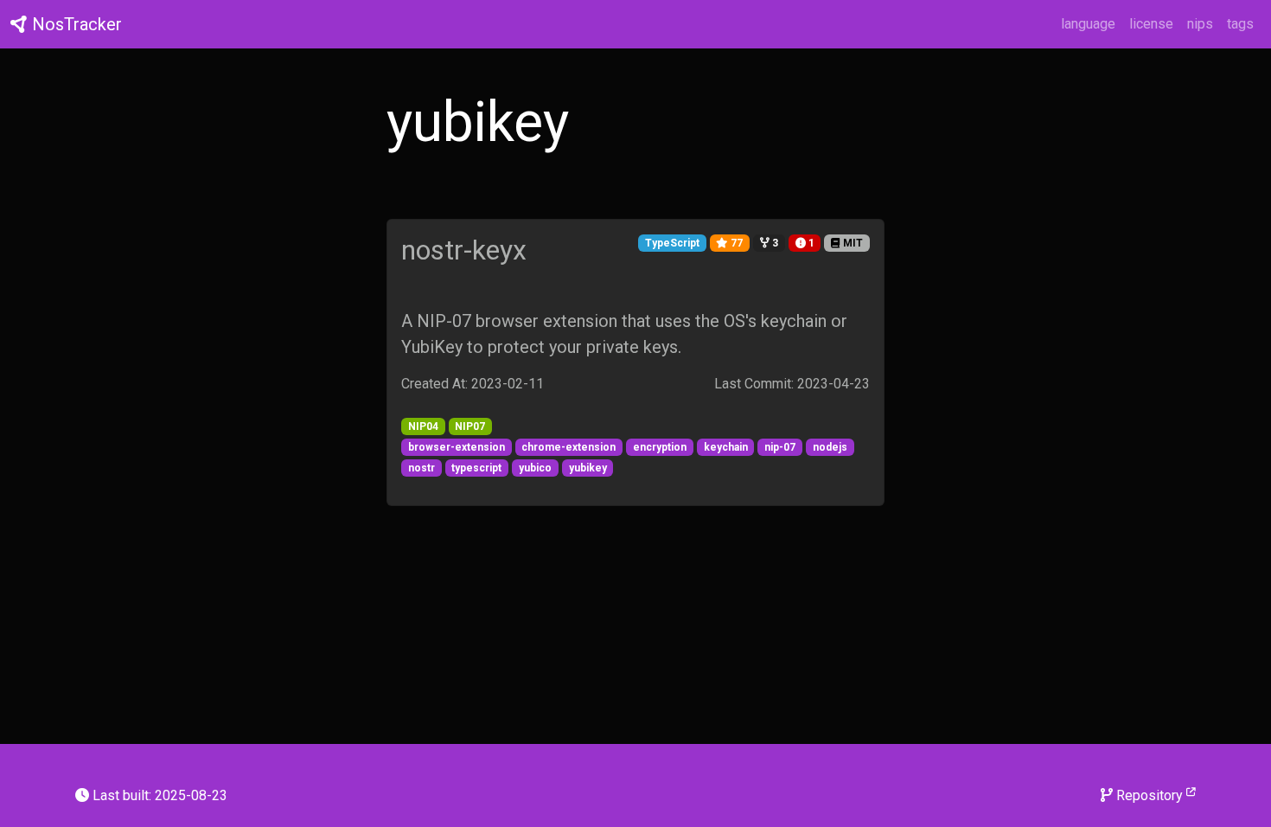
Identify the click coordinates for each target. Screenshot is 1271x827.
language (1088, 24)
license (1151, 24)
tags (1240, 24)
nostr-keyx (464, 250)
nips (1200, 24)
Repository (1149, 795)
